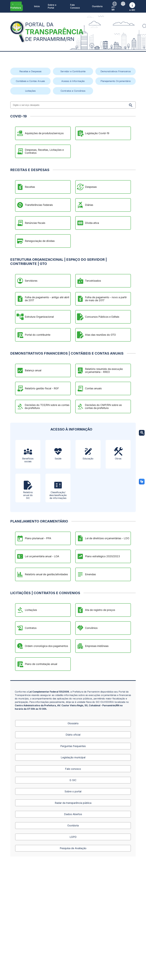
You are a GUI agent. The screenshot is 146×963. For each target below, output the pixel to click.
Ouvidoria (97, 6)
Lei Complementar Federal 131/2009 (49, 691)
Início (37, 6)
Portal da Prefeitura (16, 6)
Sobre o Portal (52, 6)
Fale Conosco (75, 6)
